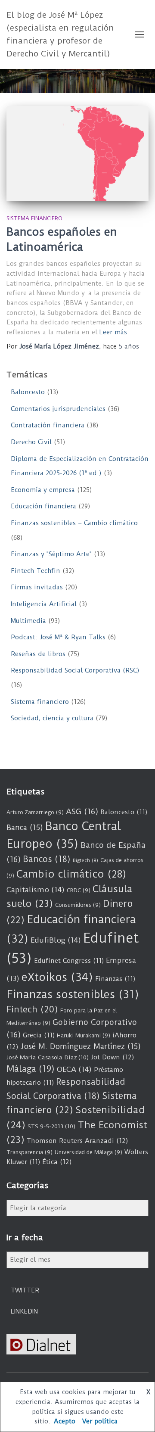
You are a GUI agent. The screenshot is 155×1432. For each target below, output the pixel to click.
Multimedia (28, 621)
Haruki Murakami (83, 1035)
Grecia (39, 1035)
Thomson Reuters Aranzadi (77, 1141)
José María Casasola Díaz (47, 1057)
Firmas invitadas (37, 587)
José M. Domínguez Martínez (81, 1046)
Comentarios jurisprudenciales (58, 409)
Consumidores (78, 905)
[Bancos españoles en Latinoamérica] (77, 153)
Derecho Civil (31, 442)
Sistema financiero (34, 218)
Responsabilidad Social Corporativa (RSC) (75, 670)
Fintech (32, 1009)
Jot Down (112, 1057)
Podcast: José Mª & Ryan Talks (58, 637)
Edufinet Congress (69, 961)
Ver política (100, 1421)
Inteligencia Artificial (44, 604)
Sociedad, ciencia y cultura (52, 718)
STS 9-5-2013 (51, 1126)
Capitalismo (35, 889)
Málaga (30, 1069)
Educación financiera (43, 506)
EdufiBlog (56, 940)
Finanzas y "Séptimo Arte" (51, 554)
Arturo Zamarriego (35, 812)
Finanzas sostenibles (72, 994)
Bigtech (85, 860)
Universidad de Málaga (88, 1152)
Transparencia (29, 1152)
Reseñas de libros (38, 654)
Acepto (64, 1421)
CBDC (78, 890)
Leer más (113, 332)
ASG (82, 811)
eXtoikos (57, 977)
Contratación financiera (47, 425)
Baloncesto (28, 392)
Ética (57, 1162)
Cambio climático (71, 874)
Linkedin (24, 1311)
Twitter (25, 1290)
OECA (74, 1069)
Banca (24, 827)
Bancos (47, 859)
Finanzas (115, 979)
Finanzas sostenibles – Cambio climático (74, 523)
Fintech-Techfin (35, 571)
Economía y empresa (43, 490)
